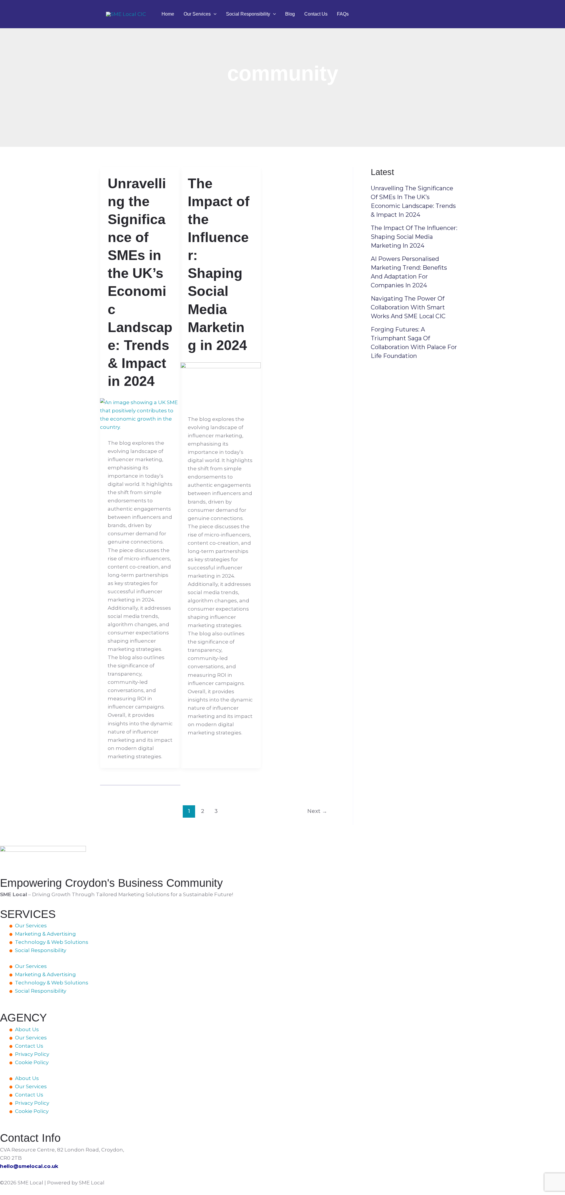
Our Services (197, 13)
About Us (27, 1029)
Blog (290, 13)
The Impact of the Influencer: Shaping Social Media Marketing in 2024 (414, 236)
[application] (214, 14)
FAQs (343, 13)
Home (168, 13)
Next (317, 811)
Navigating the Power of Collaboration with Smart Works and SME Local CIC (408, 307)
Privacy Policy (32, 1054)
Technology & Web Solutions (51, 942)
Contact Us (316, 13)
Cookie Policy (32, 1062)
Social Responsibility (248, 13)
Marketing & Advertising (45, 934)
